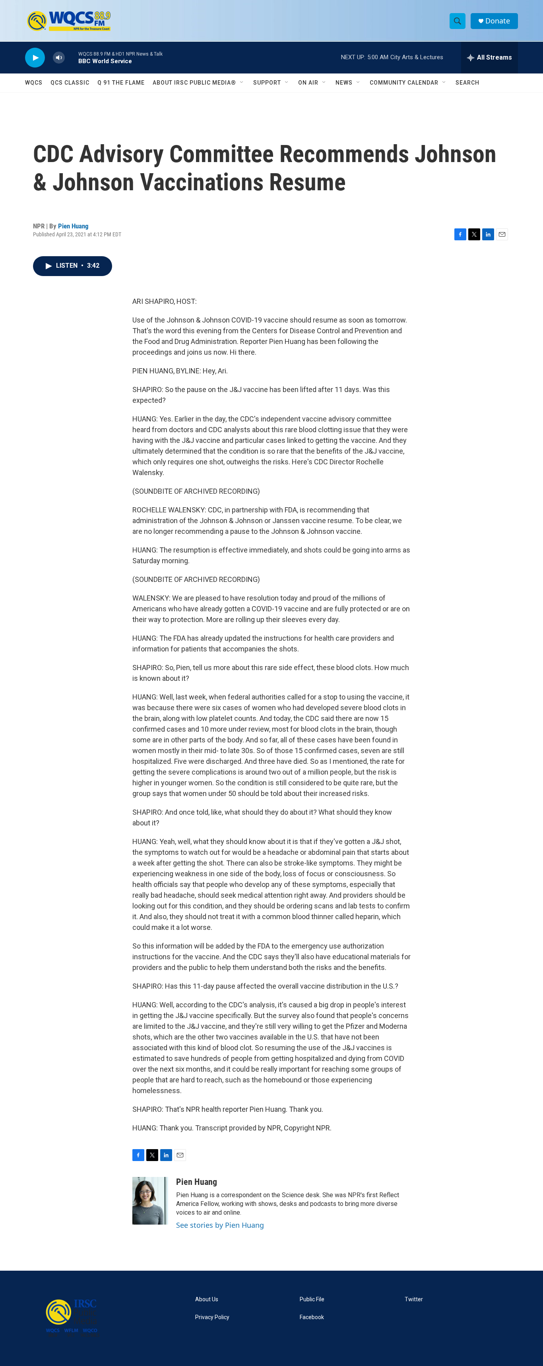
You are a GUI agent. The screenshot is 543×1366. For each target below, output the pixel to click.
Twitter (414, 1299)
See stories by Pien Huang (220, 1225)
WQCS (34, 82)
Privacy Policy (212, 1317)
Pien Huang (73, 226)
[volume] (59, 58)
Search (467, 82)
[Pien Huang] (150, 1201)
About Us (206, 1299)
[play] (35, 57)
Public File (312, 1299)
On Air (308, 82)
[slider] (71, 57)
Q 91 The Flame (121, 82)
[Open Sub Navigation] (242, 82)
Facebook (312, 1317)
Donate (497, 21)
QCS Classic (69, 82)
